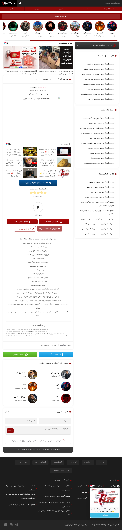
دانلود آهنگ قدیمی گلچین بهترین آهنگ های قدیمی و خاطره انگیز (97, 204)
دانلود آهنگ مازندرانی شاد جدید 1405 (100, 187)
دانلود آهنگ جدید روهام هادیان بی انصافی (98, 84)
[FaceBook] (5, 524)
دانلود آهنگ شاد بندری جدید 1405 (101, 182)
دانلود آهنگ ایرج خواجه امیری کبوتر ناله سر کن (97, 143)
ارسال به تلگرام (54, 354)
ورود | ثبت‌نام (59, 16)
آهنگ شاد (58, 462)
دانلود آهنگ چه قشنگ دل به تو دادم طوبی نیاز (97, 128)
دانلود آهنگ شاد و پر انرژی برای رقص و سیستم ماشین (97, 212)
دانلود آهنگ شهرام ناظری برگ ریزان (101, 148)
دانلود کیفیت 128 (21, 221)
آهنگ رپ (72, 462)
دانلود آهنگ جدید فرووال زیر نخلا (102, 153)
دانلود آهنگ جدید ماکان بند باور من (101, 89)
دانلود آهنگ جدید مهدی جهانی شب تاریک (99, 163)
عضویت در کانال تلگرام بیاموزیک (36, 182)
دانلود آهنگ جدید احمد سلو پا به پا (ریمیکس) (97, 133)
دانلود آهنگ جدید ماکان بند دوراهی (101, 99)
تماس (12, 9)
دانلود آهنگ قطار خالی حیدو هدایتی (22, 504)
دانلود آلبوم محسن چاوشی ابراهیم (57, 496)
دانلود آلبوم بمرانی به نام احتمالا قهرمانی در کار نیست (54, 513)
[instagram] (11, 524)
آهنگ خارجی (22, 462)
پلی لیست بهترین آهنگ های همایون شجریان (97, 229)
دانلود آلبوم (82, 486)
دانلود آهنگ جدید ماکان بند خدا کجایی (100, 64)
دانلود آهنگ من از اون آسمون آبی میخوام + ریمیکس (19, 488)
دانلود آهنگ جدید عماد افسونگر (102, 158)
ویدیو (37, 9)
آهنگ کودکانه (82, 498)
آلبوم (61, 9)
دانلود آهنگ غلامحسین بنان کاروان (101, 123)
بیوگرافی (87, 462)
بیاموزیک (8, 3)
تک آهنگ (85, 9)
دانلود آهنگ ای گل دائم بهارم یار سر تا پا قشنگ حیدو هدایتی (20, 496)
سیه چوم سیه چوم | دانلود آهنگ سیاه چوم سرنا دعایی (54, 504)
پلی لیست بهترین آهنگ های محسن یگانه (99, 224)
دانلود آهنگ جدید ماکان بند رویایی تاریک (99, 69)
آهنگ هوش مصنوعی (61, 470)
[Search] (20, 3)
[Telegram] (16, 524)
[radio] (45, 193)
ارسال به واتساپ (18, 354)
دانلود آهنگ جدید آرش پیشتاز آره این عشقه (98, 118)
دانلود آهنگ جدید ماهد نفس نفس (101, 138)
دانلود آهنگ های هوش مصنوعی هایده (99, 197)
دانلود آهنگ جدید (110, 9)
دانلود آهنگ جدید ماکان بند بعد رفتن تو (99, 79)
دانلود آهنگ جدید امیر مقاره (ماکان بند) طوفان (97, 94)
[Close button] (118, 486)
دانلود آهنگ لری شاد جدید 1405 (102, 192)
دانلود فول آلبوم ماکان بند (101, 45)
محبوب (101, 462)
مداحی (84, 492)
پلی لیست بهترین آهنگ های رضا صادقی (99, 234)
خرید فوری (104, 515)
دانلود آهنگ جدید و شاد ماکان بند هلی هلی (98, 74)
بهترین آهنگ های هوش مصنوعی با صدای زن (97, 219)
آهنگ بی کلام (40, 462)
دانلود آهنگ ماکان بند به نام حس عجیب (51, 79)
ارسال (10, 430)
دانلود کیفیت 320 (52, 221)
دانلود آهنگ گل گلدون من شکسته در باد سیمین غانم (55, 488)
